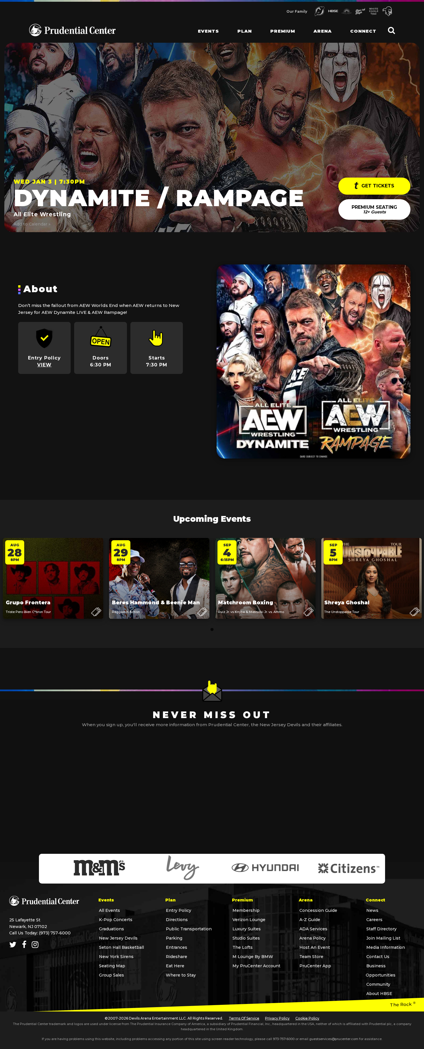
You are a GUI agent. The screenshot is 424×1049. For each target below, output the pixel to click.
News (372, 910)
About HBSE (379, 993)
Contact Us (377, 956)
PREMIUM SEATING (374, 209)
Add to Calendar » (32, 224)
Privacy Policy (277, 1018)
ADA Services (313, 928)
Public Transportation (189, 928)
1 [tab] (212, 630)
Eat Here (175, 965)
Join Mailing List (383, 938)
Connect (363, 31)
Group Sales (111, 975)
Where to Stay (181, 975)
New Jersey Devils (118, 938)
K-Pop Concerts (115, 919)
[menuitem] (204, 26)
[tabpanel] (53, 584)
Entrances (176, 947)
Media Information (385, 947)
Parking (174, 938)
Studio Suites (246, 938)
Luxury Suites (246, 928)
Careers (374, 919)
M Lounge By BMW (252, 956)
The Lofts (242, 947)
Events (208, 31)
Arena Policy (312, 938)
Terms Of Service (244, 1018)
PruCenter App (315, 965)
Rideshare (176, 956)
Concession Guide (318, 910)
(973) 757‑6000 (55, 933)
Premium (282, 31)
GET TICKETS (377, 186)
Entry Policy (178, 910)
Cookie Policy (307, 1018)
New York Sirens (116, 956)
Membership (246, 910)
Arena (323, 31)
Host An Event (314, 947)
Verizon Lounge (248, 919)
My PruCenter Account (256, 965)
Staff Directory (381, 928)
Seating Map (112, 965)
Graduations (111, 928)
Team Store (311, 956)
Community (378, 984)
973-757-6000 (283, 1039)
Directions (177, 919)
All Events (109, 910)
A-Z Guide (309, 919)
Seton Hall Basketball (121, 947)
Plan (244, 31)
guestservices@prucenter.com (333, 1039)
